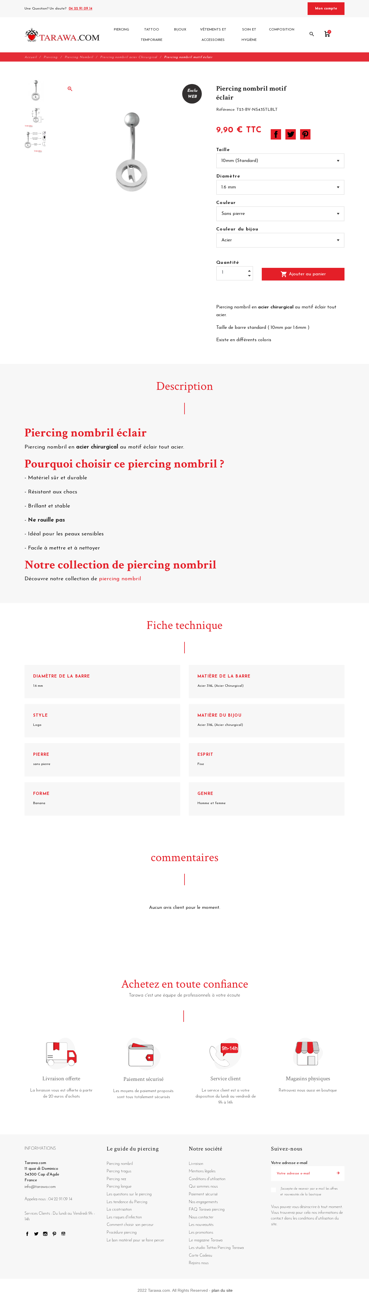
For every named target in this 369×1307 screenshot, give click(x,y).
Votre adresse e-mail (289, 1163)
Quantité (227, 262)
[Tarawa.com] (62, 35)
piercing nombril (121, 579)
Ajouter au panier (303, 274)
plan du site (222, 1290)
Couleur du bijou (237, 229)
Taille (223, 150)
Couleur (226, 203)
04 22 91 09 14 (80, 8)
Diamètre (228, 176)
